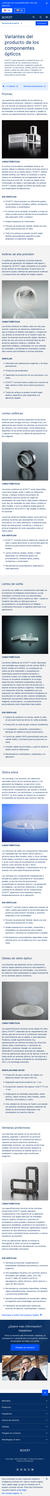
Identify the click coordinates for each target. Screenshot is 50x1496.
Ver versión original (10, 1493)
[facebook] (18, 1470)
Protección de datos (36, 1459)
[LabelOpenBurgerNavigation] (46, 17)
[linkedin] (25, 1470)
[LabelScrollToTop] (45, 1393)
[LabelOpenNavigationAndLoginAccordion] (40, 17)
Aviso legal (9, 1459)
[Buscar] (33, 17)
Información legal (21, 1459)
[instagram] (21, 1470)
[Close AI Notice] (46, 1479)
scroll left (5, 86)
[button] (25, 1401)
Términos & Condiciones (25, 1461)
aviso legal (21, 1490)
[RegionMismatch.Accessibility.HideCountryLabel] (46, 3)
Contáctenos (42, 23)
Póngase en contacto (25, 1347)
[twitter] (29, 1470)
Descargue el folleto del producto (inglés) (20, 1315)
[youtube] (32, 1470)
